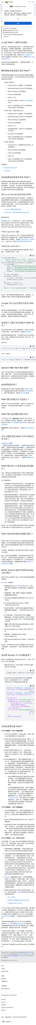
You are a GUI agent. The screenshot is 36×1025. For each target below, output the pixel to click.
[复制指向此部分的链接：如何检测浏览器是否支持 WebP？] (33, 177)
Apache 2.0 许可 (21, 954)
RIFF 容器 (23, 393)
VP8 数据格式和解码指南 (18, 422)
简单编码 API (5, 443)
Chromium (8, 877)
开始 (18, 23)
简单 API (19, 680)
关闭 (18, 19)
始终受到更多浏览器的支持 (23, 241)
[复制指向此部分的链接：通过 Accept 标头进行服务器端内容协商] (33, 195)
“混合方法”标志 (13, 797)
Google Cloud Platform (7, 1007)
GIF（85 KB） (12, 897)
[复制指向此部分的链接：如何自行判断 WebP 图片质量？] (31, 368)
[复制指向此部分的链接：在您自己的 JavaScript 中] (22, 246)
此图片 (20, 892)
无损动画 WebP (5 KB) (14, 903)
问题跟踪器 (4, 981)
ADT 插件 (17, 586)
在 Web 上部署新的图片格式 (13, 209)
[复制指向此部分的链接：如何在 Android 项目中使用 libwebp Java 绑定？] (13, 573)
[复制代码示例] (33, 255)
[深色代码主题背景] (30, 255)
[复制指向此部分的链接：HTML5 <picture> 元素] (20, 232)
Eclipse (5, 582)
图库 (8, 378)
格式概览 (4, 424)
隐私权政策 (8, 1017)
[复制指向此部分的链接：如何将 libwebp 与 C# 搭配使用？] (33, 655)
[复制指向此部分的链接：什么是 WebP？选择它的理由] (29, 43)
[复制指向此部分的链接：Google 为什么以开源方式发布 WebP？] (6, 306)
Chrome (3, 1002)
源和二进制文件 (5, 988)
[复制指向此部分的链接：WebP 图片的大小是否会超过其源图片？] (7, 469)
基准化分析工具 (20, 923)
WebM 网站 (29, 391)
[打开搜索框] (29, 2)
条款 (2, 1017)
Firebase (3, 1005)
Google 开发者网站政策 (13, 955)
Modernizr (4, 221)
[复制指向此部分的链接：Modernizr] (11, 217)
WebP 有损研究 (26, 55)
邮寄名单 (3, 978)
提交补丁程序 (4, 971)
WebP (10, 2)
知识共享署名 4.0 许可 (27, 952)
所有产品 (3, 1010)
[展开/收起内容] (4, 39)
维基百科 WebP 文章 (11, 168)
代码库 (3, 968)
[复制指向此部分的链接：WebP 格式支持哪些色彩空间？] (31, 414)
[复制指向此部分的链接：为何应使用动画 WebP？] (25, 727)
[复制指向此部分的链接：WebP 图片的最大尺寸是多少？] (31, 400)
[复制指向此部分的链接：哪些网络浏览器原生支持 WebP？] (33, 71)
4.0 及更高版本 (28, 100)
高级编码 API (30, 457)
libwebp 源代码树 (6, 916)
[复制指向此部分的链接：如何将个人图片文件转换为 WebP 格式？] (7, 326)
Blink (6, 761)
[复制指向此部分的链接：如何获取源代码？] (19, 385)
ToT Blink (10, 923)
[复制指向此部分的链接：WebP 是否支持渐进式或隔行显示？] (3, 537)
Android (3, 999)
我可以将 (7, 171)
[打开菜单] (2, 2)
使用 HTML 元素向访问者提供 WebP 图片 (17, 212)
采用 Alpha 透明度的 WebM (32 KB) (18, 900)
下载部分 (27, 389)
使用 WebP (27, 332)
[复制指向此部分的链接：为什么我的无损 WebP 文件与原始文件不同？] (11, 439)
